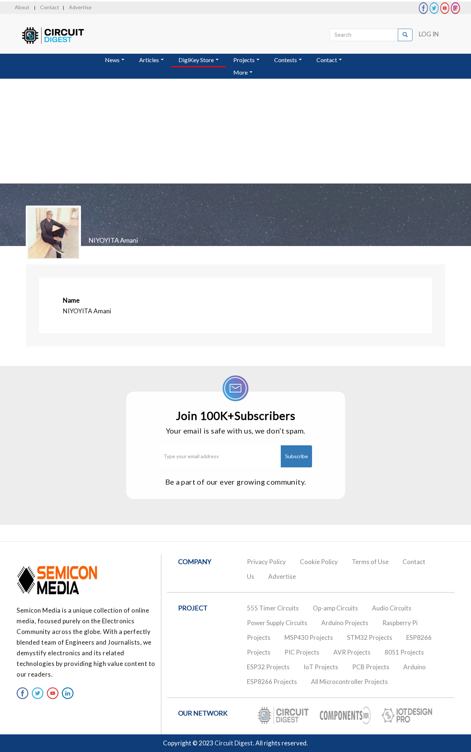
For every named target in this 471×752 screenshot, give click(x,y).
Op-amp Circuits (335, 608)
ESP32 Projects (268, 667)
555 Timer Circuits (273, 608)
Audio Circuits (391, 608)
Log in (429, 34)
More (241, 72)
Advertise (80, 7)
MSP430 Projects (308, 637)
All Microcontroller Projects (349, 681)
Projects (244, 59)
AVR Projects (352, 652)
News (113, 59)
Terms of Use (370, 562)
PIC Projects (301, 652)
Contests (286, 59)
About (22, 7)
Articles (149, 59)
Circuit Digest (234, 743)
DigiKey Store (196, 59)
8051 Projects (404, 652)
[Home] (59, 35)
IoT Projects (321, 667)
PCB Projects (370, 667)
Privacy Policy (266, 562)
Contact (49, 7)
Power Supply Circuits (277, 623)
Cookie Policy (319, 562)
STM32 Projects (369, 637)
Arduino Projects (344, 623)
